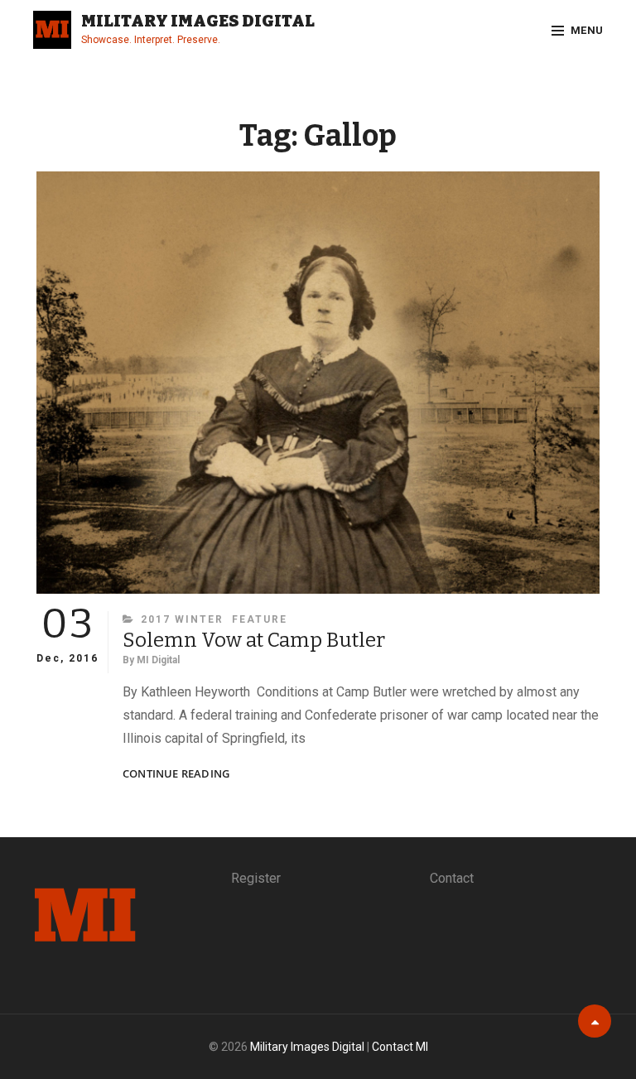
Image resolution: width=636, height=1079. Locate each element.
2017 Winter (182, 619)
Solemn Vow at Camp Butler (254, 640)
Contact (452, 878)
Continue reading (176, 774)
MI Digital (158, 660)
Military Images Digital (198, 21)
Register (256, 878)
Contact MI (400, 1046)
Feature (259, 619)
